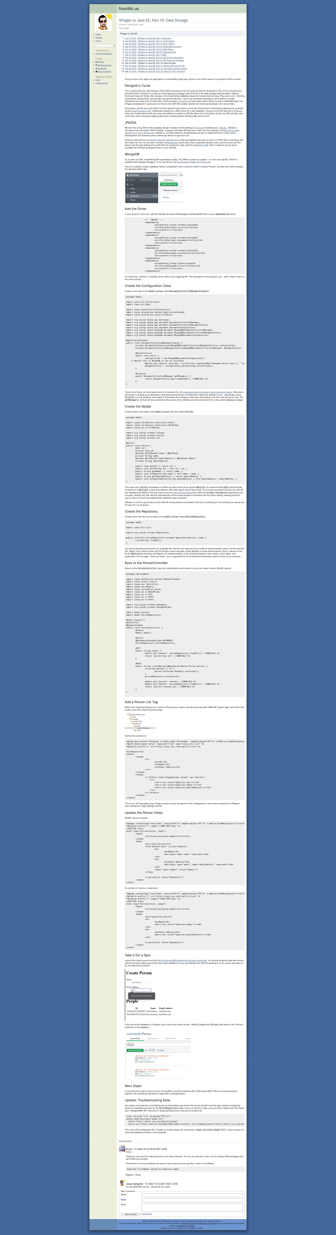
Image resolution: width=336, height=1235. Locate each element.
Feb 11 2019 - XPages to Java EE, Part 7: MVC (146, 55)
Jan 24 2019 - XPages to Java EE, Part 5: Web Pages (149, 49)
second (199, 127)
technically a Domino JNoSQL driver (163, 140)
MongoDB (203, 145)
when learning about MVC (185, 492)
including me (184, 101)
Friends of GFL (102, 83)
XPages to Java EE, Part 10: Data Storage (153, 20)
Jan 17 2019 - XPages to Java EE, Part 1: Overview (148, 38)
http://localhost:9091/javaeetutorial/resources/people (182, 960)
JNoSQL (223, 127)
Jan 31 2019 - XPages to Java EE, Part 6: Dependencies (150, 52)
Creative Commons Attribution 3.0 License (200, 1223)
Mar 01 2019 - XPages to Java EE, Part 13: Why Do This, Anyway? (155, 71)
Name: (124, 1194)
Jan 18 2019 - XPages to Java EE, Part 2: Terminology (149, 41)
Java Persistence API (141, 111)
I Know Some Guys (104, 54)
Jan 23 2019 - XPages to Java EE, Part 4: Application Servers (153, 46)
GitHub (101, 62)
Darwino (174, 142)
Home (98, 34)
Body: (123, 1204)
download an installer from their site (193, 162)
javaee (126, 28)
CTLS (98, 80)
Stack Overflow (104, 71)
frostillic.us (129, 8)
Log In (98, 41)
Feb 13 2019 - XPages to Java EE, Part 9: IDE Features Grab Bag (154, 60)
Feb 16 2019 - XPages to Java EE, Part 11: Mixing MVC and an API (155, 66)
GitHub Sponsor (105, 65)
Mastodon (102, 68)
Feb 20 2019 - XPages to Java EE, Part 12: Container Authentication (156, 68)
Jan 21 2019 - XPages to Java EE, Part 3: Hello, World (149, 44)
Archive (99, 37)
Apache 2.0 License (186, 1226)
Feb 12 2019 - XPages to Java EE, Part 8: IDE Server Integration (154, 57)
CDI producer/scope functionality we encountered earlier (206, 392)
